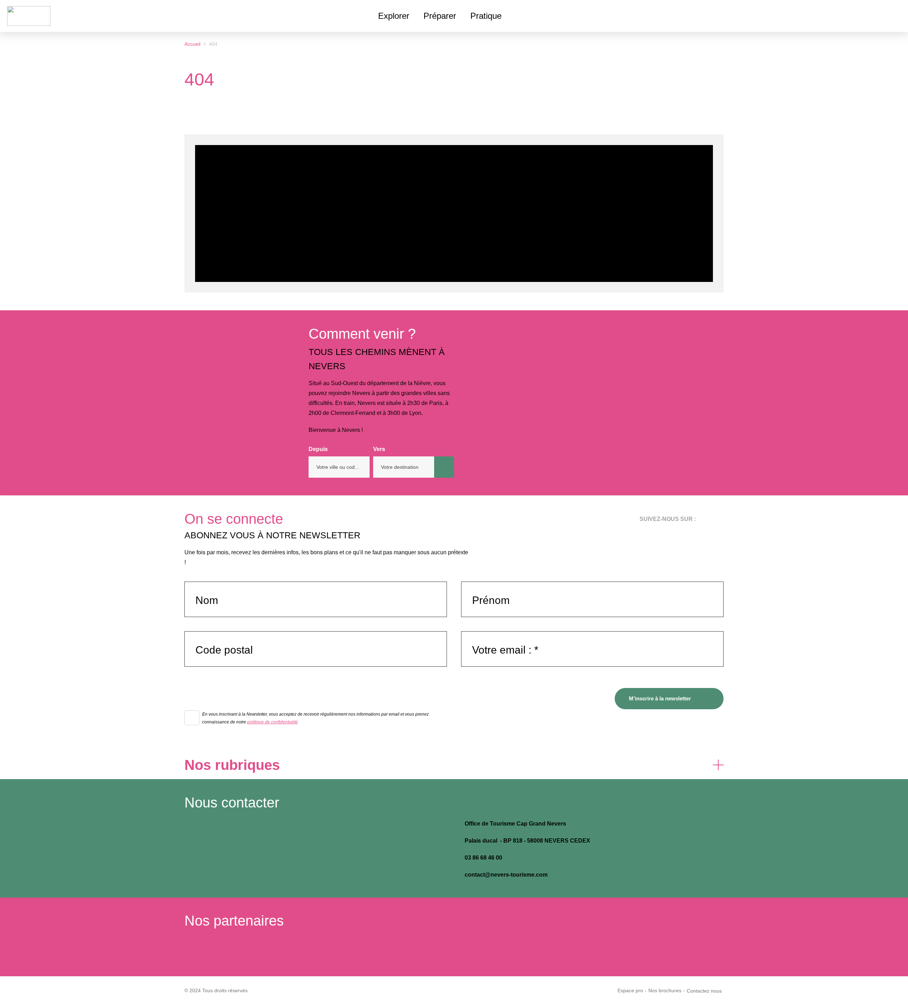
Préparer (439, 16)
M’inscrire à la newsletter (660, 698)
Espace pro (630, 990)
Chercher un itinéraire (444, 467)
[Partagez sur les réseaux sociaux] (897, 42)
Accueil (192, 44)
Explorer (393, 16)
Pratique (486, 16)
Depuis (318, 449)
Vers (379, 449)
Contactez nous (704, 991)
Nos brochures (664, 990)
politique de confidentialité (272, 722)
